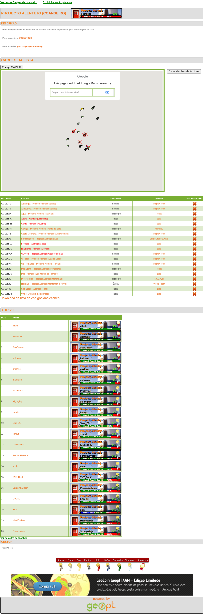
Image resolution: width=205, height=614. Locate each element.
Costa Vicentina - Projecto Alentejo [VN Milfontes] (44, 234)
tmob (15, 466)
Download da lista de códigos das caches (29, 298)
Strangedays (19, 531)
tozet (159, 213)
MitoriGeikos (19, 520)
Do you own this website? (65, 92)
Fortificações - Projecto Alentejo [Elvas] (40, 239)
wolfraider (17, 336)
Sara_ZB (17, 423)
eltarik (15, 325)
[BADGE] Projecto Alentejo (30, 46)
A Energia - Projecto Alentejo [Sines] (38, 203)
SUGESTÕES (25, 38)
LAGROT (17, 498)
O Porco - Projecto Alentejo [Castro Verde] (41, 259)
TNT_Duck (18, 477)
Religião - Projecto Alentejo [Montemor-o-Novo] (43, 284)
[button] (67, 140)
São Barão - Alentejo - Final (34, 289)
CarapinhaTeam (20, 488)
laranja (16, 412)
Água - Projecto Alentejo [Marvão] (37, 213)
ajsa (159, 218)
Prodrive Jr (18, 390)
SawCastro (18, 347)
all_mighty (17, 401)
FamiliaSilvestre (20, 455)
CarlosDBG (18, 444)
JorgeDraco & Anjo (159, 239)
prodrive (17, 369)
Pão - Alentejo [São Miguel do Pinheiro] (39, 274)
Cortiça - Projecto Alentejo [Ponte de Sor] (41, 228)
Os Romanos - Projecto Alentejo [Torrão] (40, 264)
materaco (17, 379)
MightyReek (159, 203)
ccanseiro (54, 13)
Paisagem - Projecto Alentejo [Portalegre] (41, 269)
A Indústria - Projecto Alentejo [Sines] (39, 208)
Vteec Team (159, 284)
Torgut (16, 434)
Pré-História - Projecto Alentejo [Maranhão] (41, 279)
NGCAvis (159, 279)
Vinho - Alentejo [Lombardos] (35, 294)
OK (107, 92)
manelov (159, 228)
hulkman (17, 358)
